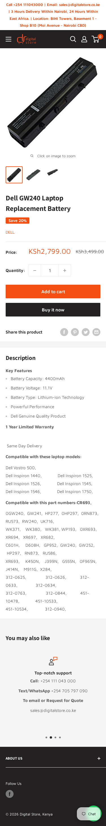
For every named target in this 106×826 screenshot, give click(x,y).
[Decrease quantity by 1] (35, 270)
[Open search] (73, 39)
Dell (10, 232)
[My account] (84, 39)
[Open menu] (8, 39)
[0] (95, 39)
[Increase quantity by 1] (65, 270)
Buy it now (53, 309)
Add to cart (53, 291)
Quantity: (15, 270)
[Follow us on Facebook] (10, 794)
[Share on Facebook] (64, 332)
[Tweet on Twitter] (86, 332)
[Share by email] (96, 332)
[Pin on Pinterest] (75, 332)
